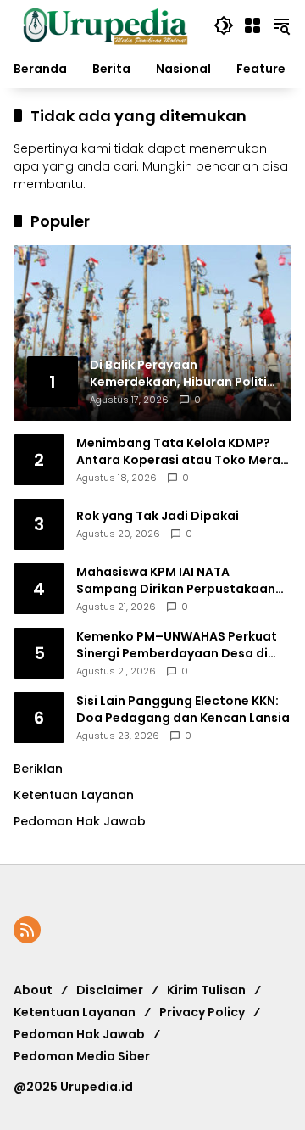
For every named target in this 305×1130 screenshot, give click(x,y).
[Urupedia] (105, 24)
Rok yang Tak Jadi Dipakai (157, 516)
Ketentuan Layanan (74, 794)
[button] (224, 25)
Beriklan (38, 768)
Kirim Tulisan (206, 990)
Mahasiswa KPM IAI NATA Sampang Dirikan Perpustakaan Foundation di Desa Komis (175, 580)
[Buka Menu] (252, 25)
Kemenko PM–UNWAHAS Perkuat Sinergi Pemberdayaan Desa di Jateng (176, 645)
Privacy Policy (202, 1012)
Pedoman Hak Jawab (79, 1034)
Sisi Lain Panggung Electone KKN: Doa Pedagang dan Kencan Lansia (183, 709)
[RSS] (27, 929)
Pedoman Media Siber (82, 1056)
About (33, 990)
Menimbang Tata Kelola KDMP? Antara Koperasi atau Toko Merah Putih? (182, 451)
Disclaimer (109, 990)
